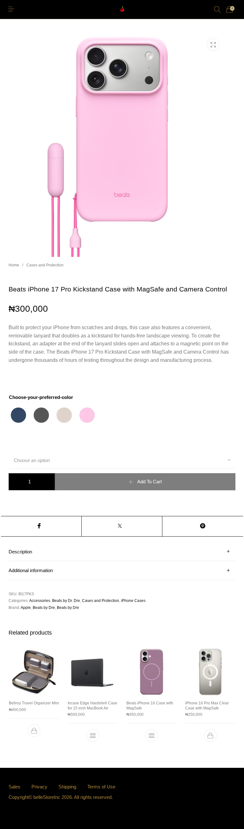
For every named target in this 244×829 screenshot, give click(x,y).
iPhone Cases (133, 600)
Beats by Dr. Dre (66, 600)
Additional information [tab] (31, 570)
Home (14, 265)
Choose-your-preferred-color (41, 397)
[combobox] (122, 460)
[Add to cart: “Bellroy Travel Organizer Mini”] (33, 730)
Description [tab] (20, 551)
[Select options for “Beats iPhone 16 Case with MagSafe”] (151, 735)
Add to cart (149, 481)
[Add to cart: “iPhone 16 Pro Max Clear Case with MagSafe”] (210, 735)
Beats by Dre (44, 607)
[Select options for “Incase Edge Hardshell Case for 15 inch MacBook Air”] (92, 735)
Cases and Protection (45, 265)
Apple (26, 607)
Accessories (39, 600)
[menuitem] (14, 787)
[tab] (122, 551)
